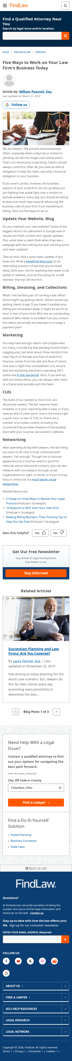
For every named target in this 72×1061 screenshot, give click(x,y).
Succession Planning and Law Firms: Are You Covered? (33, 651)
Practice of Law (22, 51)
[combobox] (36, 788)
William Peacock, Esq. (35, 91)
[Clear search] (60, 788)
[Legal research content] (65, 1020)
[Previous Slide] (15, 711)
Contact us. (37, 913)
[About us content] (65, 986)
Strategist (40, 51)
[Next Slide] (56, 711)
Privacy (19, 1051)
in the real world (28, 375)
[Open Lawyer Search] (36, 36)
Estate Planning (21, 835)
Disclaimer (35, 1051)
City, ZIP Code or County (24, 780)
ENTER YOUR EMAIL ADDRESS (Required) (27, 932)
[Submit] (65, 939)
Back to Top (38, 868)
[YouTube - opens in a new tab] (18, 961)
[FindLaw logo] (20, 5)
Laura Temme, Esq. (27, 661)
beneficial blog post (39, 261)
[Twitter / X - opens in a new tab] (30, 961)
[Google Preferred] (6, 973)
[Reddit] (54, 961)
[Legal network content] (65, 1032)
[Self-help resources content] (65, 1009)
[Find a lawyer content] (65, 997)
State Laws (18, 847)
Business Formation (24, 841)
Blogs (6, 51)
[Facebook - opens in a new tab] (6, 961)
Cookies (50, 1051)
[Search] (65, 5)
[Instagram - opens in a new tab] (42, 961)
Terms (6, 1051)
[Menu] (4, 5)
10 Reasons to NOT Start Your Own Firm (32, 508)
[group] (36, 656)
